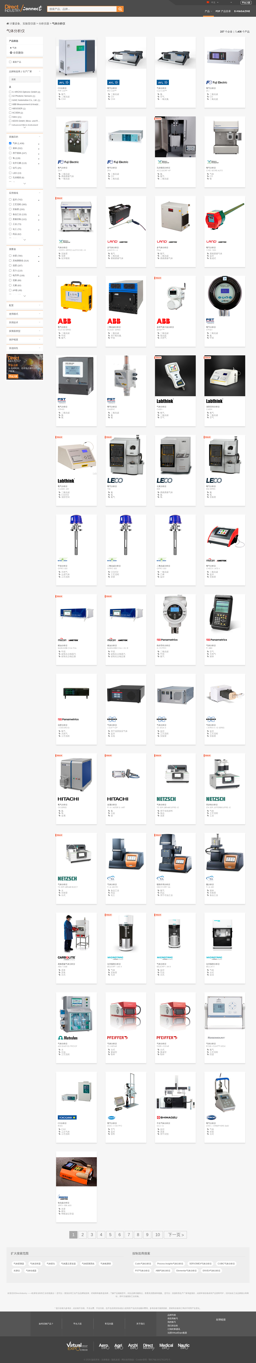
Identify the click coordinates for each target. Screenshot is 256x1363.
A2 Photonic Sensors (23, 96)
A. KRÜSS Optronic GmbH (26, 92)
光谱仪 (17, 1270)
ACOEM (17, 113)
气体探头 (51, 1263)
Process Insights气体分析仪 (170, 1263)
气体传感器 (31, 1270)
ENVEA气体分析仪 (211, 1270)
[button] (24, 71)
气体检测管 (105, 1263)
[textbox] (82, 9)
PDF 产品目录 (223, 11)
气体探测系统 (88, 1263)
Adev (16, 117)
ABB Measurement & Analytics (26, 104)
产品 (207, 11)
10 (157, 1234)
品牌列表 (172, 1315)
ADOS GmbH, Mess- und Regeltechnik (26, 121)
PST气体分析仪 (142, 1270)
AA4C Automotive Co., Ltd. (26, 100)
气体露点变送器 (68, 1263)
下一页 (175, 1234)
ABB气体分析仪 (163, 1270)
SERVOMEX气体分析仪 (200, 1263)
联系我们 (224, 998)
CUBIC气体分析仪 (226, 1263)
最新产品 (16, 62)
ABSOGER (19, 108)
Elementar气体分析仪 (186, 1270)
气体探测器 (19, 1263)
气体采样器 (35, 1263)
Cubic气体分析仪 (143, 1263)
